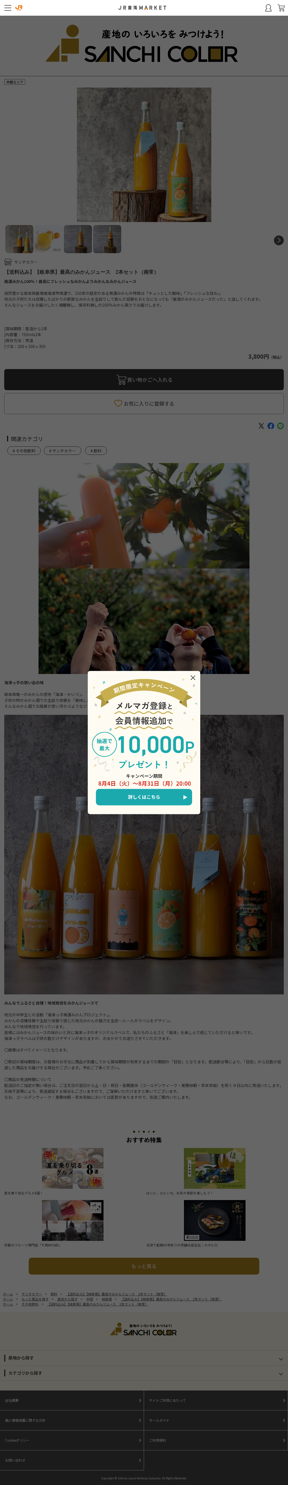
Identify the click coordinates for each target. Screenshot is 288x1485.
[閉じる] (192, 677)
